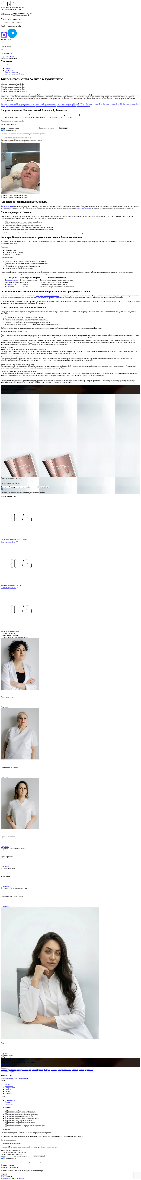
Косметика (8, 1104)
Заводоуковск (21, 1070)
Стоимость (9, 1086)
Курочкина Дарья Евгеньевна (16, 1040)
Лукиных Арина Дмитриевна (16, 892)
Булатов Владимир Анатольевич (17, 852)
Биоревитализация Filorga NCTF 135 (72, 104)
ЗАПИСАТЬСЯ (8, 703)
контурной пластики (84, 208)
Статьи (7, 1091)
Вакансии (8, 1102)
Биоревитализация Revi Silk (112, 104)
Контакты (8, 1093)
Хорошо (4, 1174)
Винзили (4, 1070)
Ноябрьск (47, 1070)
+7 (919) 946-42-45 (7, 57)
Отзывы (8, 1089)
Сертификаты (10, 1100)
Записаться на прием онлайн (18, 137)
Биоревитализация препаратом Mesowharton (60, 106)
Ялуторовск (89, 1070)
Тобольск (75, 1070)
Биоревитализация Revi (94, 104)
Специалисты (10, 1088)
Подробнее (5, 707)
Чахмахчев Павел (10, 872)
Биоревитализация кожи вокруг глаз (30, 104)
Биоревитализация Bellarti (15, 106)
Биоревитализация (11, 72)
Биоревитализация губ (9, 104)
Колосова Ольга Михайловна (16, 763)
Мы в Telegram (6, 39)
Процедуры (9, 70)
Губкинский (12, 1070)
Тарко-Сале (67, 1070)
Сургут (60, 1070)
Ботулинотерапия (11, 280)
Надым (28, 1070)
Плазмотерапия (10, 284)
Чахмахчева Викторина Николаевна (20, 693)
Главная (8, 68)
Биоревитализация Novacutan (34, 106)
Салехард (54, 1070)
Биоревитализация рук (51, 104)
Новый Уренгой (37, 1070)
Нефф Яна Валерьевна (12, 832)
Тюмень (81, 1070)
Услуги (7, 1084)
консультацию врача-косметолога (47, 296)
